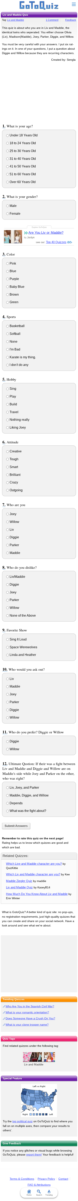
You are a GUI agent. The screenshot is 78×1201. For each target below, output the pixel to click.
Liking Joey (17, 427)
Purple (14, 279)
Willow (14, 521)
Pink (12, 263)
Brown (14, 294)
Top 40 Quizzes (56, 242)
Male (13, 205)
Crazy (13, 482)
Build (13, 404)
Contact (63, 1178)
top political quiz (22, 1121)
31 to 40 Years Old (22, 158)
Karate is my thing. (22, 357)
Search (39, 1195)
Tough (13, 459)
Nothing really (19, 419)
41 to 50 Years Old (22, 166)
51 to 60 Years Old (22, 174)
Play (12, 396)
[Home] (39, 5)
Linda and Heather (22, 654)
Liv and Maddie (15, 20)
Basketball (17, 326)
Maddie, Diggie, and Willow (29, 795)
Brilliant (14, 474)
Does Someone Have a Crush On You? (30, 1018)
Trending (49, 1195)
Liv (11, 529)
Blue (12, 271)
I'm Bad (14, 349)
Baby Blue (16, 286)
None (13, 341)
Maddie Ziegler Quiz (19, 881)
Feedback (70, 20)
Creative (15, 451)
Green (13, 302)
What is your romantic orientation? (27, 1012)
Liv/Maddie (17, 576)
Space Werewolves (23, 647)
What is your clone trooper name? (27, 1024)
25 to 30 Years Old (22, 151)
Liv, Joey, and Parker (24, 787)
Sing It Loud (18, 639)
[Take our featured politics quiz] (39, 1100)
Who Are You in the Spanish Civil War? (30, 1006)
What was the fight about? (27, 810)
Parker (14, 545)
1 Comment (52, 20)
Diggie (14, 537)
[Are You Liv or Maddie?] (13, 236)
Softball (14, 333)
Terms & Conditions (22, 1178)
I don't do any (18, 364)
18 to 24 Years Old (22, 143)
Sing (12, 388)
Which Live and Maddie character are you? (34, 863)
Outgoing (16, 490)
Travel (13, 412)
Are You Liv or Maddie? (45, 233)
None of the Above (22, 615)
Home (29, 1195)
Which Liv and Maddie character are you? (33, 874)
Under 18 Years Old (23, 135)
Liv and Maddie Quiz (19, 887)
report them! (34, 1154)
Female (14, 213)
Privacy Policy (46, 1178)
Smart (13, 467)
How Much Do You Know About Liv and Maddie (37, 894)
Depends (16, 803)
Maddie (14, 553)
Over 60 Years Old (22, 182)
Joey (12, 514)
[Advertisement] (39, 92)
